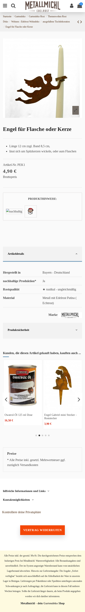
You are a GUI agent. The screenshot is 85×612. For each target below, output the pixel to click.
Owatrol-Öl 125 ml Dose (18, 414)
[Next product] (81, 21)
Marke (53, 314)
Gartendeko (50, 603)
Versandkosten (29, 465)
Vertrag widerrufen (42, 530)
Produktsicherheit (18, 329)
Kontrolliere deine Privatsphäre (21, 512)
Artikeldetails (16, 253)
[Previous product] (78, 21)
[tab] (42, 254)
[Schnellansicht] (23, 408)
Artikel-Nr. (10, 164)
